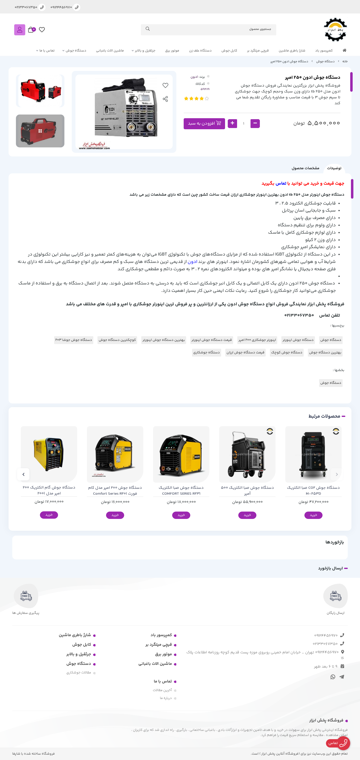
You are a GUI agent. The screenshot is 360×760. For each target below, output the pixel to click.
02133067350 (325, 644)
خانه (345, 61)
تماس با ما (47, 50)
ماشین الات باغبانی (110, 50)
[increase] (232, 123)
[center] (148, 29)
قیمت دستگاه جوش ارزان (245, 352)
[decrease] (255, 123)
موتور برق (172, 50)
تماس (281, 183)
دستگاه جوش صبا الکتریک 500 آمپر (247, 491)
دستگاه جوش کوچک (286, 352)
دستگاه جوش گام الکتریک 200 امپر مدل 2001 (49, 491)
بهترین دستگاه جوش (325, 352)
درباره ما (166, 698)
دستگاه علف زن (200, 50)
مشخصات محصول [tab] (305, 168)
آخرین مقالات (162, 690)
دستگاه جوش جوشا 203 (73, 340)
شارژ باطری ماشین (292, 50)
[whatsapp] (332, 676)
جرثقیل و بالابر (145, 50)
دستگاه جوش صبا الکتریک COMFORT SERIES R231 (181, 491)
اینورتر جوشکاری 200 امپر (257, 340)
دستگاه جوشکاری (206, 352)
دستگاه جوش (76, 50)
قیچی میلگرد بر (258, 50)
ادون (194, 77)
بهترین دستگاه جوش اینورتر (164, 340)
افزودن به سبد (202, 123)
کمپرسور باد (324, 50)
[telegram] (340, 676)
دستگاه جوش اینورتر (298, 340)
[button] (337, 474)
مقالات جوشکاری (78, 672)
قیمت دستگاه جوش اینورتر (212, 340)
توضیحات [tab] (334, 168)
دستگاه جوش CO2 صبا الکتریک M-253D (313, 491)
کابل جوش (229, 50)
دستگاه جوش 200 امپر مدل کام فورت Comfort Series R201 (115, 491)
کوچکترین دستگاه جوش (117, 340)
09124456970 (326, 636)
